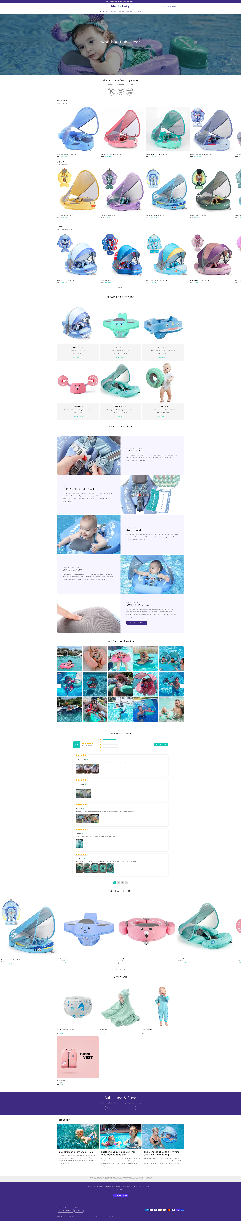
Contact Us (148, 1186)
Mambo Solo (122, 959)
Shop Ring (161, 416)
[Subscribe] (134, 1108)
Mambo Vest (61, 1080)
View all (120, 287)
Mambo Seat (64, 959)
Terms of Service (109, 1186)
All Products (120, 1189)
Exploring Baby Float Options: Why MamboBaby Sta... (118, 1153)
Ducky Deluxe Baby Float (64, 215)
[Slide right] (124, 969)
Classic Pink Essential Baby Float (111, 154)
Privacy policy (80, 1216)
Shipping (134, 1186)
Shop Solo (162, 357)
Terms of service (90, 1216)
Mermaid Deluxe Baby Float (109, 215)
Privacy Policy (98, 1186)
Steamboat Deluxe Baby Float (155, 215)
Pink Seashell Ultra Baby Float (199, 280)
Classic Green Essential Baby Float (156, 154)
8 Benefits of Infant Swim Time (76, 1151)
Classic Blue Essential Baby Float (67, 154)
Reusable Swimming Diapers (66, 1029)
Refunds (141, 1186)
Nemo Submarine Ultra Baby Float (156, 280)
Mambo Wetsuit (147, 1029)
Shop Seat (119, 357)
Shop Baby (76, 357)
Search (90, 1186)
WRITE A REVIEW (161, 744)
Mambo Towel (104, 1029)
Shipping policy (99, 1216)
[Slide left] (116, 969)
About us (118, 1186)
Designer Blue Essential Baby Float (201, 154)
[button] (59, 6)
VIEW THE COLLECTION (137, 622)
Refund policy (72, 1216)
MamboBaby (64, 1216)
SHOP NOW (120, 48)
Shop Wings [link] (77, 416)
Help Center (126, 1186)
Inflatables (119, 416)
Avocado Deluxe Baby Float (198, 215)
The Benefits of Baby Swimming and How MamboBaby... (162, 1153)
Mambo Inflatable (182, 959)
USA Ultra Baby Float (107, 280)
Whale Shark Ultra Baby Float (66, 280)
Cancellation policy (109, 1216)
